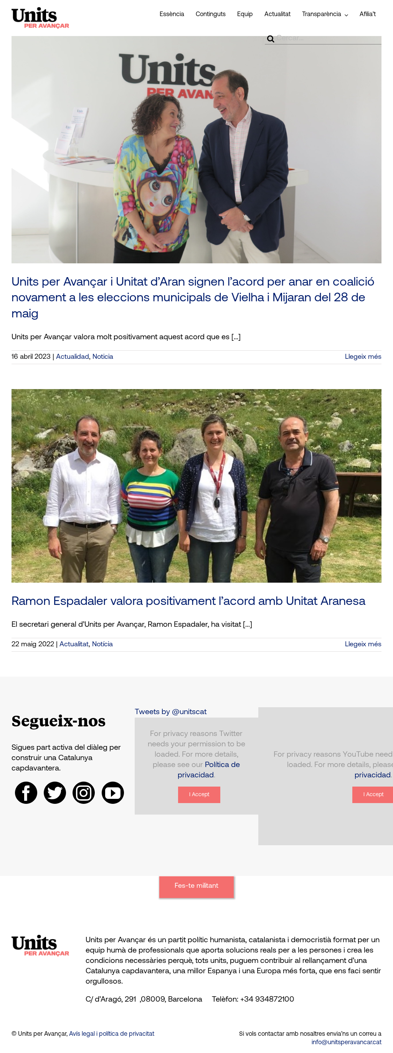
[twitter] (55, 793)
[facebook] (26, 793)
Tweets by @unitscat (170, 712)
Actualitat (74, 644)
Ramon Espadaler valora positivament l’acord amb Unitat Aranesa (188, 602)
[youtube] (113, 793)
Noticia (102, 357)
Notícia (102, 644)
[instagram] (84, 793)
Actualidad (72, 357)
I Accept (199, 795)
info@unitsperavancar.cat (346, 1043)
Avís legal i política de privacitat (111, 1034)
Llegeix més (363, 357)
